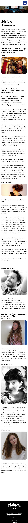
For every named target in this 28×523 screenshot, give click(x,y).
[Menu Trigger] (25, 3)
